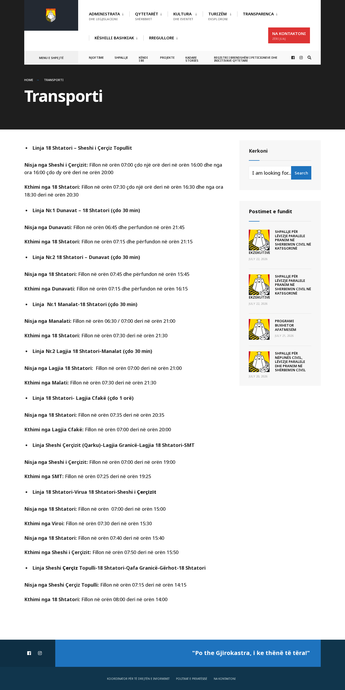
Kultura (183, 16)
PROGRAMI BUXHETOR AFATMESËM (285, 325)
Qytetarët (146, 16)
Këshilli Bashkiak (114, 37)
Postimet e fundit (270, 211)
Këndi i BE (143, 58)
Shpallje (121, 57)
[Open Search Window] (309, 57)
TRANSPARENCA (258, 13)
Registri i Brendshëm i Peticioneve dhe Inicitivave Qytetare (245, 58)
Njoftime (96, 57)
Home (28, 80)
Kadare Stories (191, 58)
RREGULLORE (161, 37)
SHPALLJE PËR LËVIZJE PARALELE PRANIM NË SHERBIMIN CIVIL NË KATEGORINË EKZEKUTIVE (280, 242)
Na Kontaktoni (289, 36)
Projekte (167, 57)
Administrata (104, 16)
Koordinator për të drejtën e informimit (138, 679)
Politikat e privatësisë (191, 679)
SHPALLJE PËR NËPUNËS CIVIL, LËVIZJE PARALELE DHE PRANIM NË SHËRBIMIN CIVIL (290, 361)
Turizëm (217, 16)
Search (301, 173)
